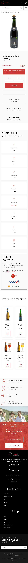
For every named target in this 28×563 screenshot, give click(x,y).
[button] (26, 8)
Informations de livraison (20, 558)
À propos (6, 493)
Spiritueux (6, 522)
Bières (7, 12)
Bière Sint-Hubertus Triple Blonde (20, 357)
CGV (12, 558)
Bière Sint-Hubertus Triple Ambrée (7, 357)
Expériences (7, 496)
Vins (5, 516)
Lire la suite (7, 333)
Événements (7, 527)
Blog (5, 505)
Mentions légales (14, 561)
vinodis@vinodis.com (14, 479)
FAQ (5, 499)
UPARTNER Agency (13, 555)
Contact (6, 502)
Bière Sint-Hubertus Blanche (7, 325)
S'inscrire (14, 85)
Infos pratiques (5, 558)
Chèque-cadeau (8, 525)
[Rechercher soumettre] (20, 8)
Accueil (2, 12)
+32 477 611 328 (14, 482)
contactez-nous (11, 271)
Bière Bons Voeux (20, 324)
